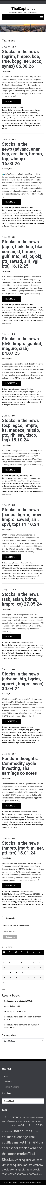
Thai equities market (16, 118)
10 (4, 967)
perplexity (5, 115)
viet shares (15, 123)
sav (8, 481)
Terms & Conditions (11, 1087)
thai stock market (15, 120)
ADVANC (17, 210)
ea (10, 1121)
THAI (10, 1132)
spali (6, 1132)
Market (15, 476)
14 (28, 967)
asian (16, 645)
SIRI (39, 310)
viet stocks (23, 123)
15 (34, 967)
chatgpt (37, 110)
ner (27, 113)
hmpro (19, 113)
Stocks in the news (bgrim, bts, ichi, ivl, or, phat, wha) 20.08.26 (21, 1026)
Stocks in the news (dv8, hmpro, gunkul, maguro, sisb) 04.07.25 (22, 346)
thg (39, 486)
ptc (3, 481)
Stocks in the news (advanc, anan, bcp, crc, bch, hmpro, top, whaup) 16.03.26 (22, 154)
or (17, 310)
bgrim (32, 110)
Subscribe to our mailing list (16, 925)
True (39, 120)
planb (25, 814)
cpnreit (31, 730)
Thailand (35, 120)
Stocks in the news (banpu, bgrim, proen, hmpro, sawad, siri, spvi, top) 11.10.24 (23, 517)
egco (19, 478)
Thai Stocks (26, 120)
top (24, 221)
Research (7, 107)
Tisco (4, 489)
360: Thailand (8, 110)
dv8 (15, 392)
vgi (10, 318)
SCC (19, 1126)
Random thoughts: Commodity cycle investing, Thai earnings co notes (20, 766)
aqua (16, 307)
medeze (33, 478)
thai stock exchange (29, 218)
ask (20, 645)
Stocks (13, 107)
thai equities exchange (30, 216)
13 (22, 967)
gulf (41, 307)
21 (28, 973)
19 (16, 973)
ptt (19, 310)
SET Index (20, 115)
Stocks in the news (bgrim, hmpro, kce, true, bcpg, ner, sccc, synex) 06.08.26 (22, 59)
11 (10, 967)
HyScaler (37, 1182)
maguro (31, 392)
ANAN (25, 210)
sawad (23, 310)
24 (4, 978)
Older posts (9, 918)
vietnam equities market (25, 223)
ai (14, 110)
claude (4, 113)
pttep (14, 1126)
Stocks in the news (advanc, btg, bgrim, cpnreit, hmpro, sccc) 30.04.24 (23, 681)
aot (29, 1117)
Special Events (26, 812)
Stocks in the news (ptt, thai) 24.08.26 (18, 1001)
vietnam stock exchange (22, 126)
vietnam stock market (17, 226)
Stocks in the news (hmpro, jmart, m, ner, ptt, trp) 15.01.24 (23, 848)
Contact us (8, 1082)
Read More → (11, 102)
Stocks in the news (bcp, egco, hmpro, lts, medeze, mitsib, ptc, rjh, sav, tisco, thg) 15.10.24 (21, 430)
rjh (6, 481)
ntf (12, 310)
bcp (33, 210)
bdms (24, 645)
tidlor (10, 822)
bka (27, 307)
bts (30, 307)
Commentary (8, 208)
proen (32, 565)
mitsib (39, 478)
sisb (7, 394)
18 (10, 973)
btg (27, 730)
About (6, 1076)
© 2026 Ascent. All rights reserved (14, 1182)
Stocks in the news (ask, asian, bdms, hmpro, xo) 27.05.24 (22, 599)
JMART (22, 894)
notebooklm (33, 113)
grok (14, 113)
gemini (9, 113)
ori (2, 1126)
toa (14, 822)
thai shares (28, 118)
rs (17, 1126)
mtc (8, 310)
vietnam (30, 123)
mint (33, 1121)
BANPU (16, 565)
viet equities (6, 123)
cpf (8, 1121)
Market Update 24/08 (12, 1006)
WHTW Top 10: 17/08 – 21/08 (15, 1012)
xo (19, 658)
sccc (11, 115)
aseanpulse (20, 110)
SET (14, 115)
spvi (14, 568)
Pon (10, 71)
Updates (20, 107)
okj (14, 310)
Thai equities (28, 115)
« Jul (3, 989)
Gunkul (20, 392)
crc (8, 213)
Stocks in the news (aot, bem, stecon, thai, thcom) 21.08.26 (23, 1018)
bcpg (27, 110)
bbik (20, 307)
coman (35, 307)
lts (28, 478)
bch (29, 210)
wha (40, 1174)
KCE (23, 113)
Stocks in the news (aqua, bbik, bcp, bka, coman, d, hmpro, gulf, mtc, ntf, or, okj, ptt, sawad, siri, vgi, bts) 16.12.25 (22, 254)
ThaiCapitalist (23, 8)
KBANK (29, 1121)
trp (15, 902)
